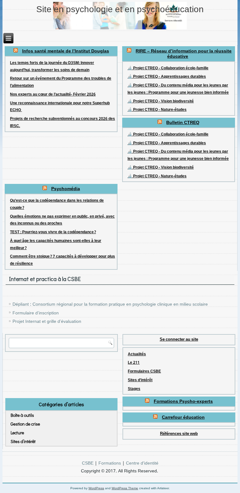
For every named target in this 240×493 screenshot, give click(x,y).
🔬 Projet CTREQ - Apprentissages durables (167, 77)
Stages (134, 389)
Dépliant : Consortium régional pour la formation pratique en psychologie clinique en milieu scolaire (110, 304)
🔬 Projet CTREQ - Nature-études (157, 110)
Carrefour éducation (183, 417)
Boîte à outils (22, 415)
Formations (109, 463)
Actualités (137, 354)
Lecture (17, 433)
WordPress (96, 488)
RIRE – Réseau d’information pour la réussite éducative (184, 53)
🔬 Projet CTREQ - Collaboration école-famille (168, 68)
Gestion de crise (25, 424)
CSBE (87, 463)
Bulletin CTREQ (182, 122)
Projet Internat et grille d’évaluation (46, 321)
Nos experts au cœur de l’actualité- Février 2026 (53, 94)
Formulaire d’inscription (35, 313)
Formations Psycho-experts (183, 401)
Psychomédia (65, 189)
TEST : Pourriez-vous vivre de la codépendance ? (53, 232)
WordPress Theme (125, 488)
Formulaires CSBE (144, 371)
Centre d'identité (142, 463)
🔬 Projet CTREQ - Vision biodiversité (161, 101)
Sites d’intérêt (140, 380)
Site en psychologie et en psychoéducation (120, 9)
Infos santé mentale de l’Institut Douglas (65, 51)
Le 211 (134, 363)
